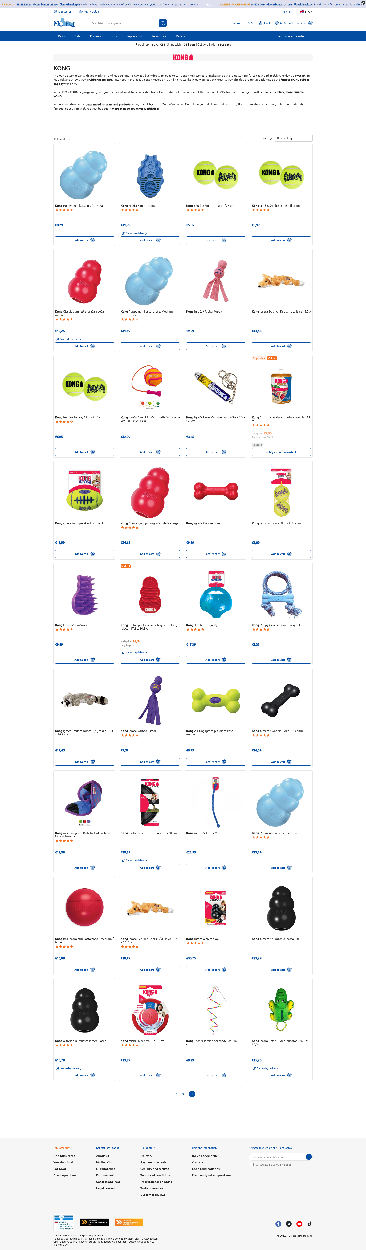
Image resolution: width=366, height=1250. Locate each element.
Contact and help (108, 1181)
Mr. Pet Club (91, 11)
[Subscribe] (309, 1157)
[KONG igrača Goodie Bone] (216, 493)
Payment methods (153, 1162)
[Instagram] (289, 1224)
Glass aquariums (64, 1175)
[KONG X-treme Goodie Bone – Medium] (281, 700)
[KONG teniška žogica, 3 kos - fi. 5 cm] (216, 175)
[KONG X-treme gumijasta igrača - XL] (281, 908)
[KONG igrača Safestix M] (216, 802)
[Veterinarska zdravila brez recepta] (63, 1222)
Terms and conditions (155, 1175)
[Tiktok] (310, 1224)
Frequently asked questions (211, 1175)
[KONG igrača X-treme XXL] (216, 908)
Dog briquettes (64, 1155)
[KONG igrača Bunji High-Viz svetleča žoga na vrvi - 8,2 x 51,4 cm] (150, 387)
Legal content (106, 1188)
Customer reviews (152, 1194)
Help (287, 11)
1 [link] (171, 1094)
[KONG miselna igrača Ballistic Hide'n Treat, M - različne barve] (85, 802)
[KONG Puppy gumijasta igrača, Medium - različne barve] (150, 281)
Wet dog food (63, 1162)
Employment (105, 1175)
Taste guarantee (151, 1188)
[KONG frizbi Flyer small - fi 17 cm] (150, 1010)
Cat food (59, 1168)
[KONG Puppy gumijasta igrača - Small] (85, 175)
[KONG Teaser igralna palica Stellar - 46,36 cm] (216, 1010)
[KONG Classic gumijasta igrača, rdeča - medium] (85, 281)
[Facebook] (278, 1224)
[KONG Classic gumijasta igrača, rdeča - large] (150, 493)
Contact (197, 1162)
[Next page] (192, 1094)
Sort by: (267, 138)
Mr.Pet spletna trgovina (299, 1235)
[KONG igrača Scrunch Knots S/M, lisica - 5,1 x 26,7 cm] (150, 908)
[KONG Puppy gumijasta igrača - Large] (281, 802)
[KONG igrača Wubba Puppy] (216, 281)
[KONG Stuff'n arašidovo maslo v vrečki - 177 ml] (281, 387)
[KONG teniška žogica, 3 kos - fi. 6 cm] (85, 387)
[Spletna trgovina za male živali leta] (94, 1222)
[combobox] (125, 23)
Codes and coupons (206, 1168)
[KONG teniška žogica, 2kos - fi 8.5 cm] (281, 493)
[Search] (163, 23)
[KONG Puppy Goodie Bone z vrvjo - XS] (281, 595)
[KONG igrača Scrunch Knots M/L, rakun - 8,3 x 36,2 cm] (85, 700)
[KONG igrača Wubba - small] (150, 700)
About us (102, 1155)
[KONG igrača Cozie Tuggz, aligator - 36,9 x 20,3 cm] (281, 1010)
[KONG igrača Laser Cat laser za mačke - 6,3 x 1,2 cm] (216, 387)
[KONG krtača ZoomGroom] (150, 175)
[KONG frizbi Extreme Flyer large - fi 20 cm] (150, 802)
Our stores (64, 11)
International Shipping (156, 1181)
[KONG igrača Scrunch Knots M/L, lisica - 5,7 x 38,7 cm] (281, 281)
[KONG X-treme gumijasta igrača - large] (85, 1010)
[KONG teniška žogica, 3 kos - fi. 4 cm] (281, 175)
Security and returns (154, 1168)
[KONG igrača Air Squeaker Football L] (85, 493)
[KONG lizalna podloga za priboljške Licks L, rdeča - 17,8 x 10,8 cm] (150, 595)
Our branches (105, 1168)
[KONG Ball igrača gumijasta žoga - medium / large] (85, 908)
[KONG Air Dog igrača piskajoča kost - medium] (216, 700)
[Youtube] (299, 1224)
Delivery (146, 1155)
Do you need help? (205, 1155)
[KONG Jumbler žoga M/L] (216, 595)
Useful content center (290, 36)
